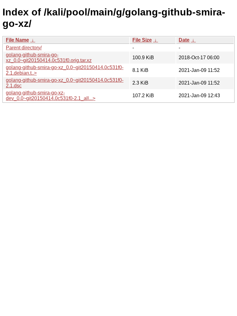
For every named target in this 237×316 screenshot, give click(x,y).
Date (184, 40)
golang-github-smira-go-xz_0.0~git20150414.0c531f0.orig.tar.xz (49, 57)
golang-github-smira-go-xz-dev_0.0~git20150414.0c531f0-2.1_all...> (50, 95)
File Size (142, 40)
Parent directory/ (24, 47)
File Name (17, 40)
